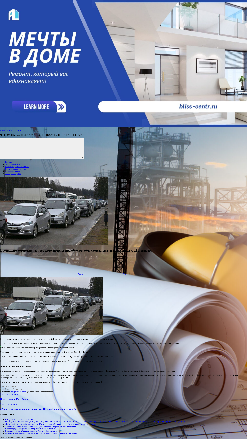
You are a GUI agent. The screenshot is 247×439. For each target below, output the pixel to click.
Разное (125, 274)
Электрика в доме (13, 174)
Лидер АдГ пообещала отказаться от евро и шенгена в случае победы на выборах (41, 426)
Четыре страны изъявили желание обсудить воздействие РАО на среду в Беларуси (41, 433)
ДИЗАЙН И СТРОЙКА (10, 131)
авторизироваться (18, 392)
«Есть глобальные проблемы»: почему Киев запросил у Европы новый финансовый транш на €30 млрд (50, 424)
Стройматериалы (12, 171)
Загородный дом (12, 164)
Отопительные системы (15, 169)
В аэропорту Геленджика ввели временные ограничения (30, 429)
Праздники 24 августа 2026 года (19, 419)
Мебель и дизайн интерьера (17, 167)
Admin (80, 274)
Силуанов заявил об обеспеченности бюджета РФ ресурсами (32, 431)
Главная (8, 162)
